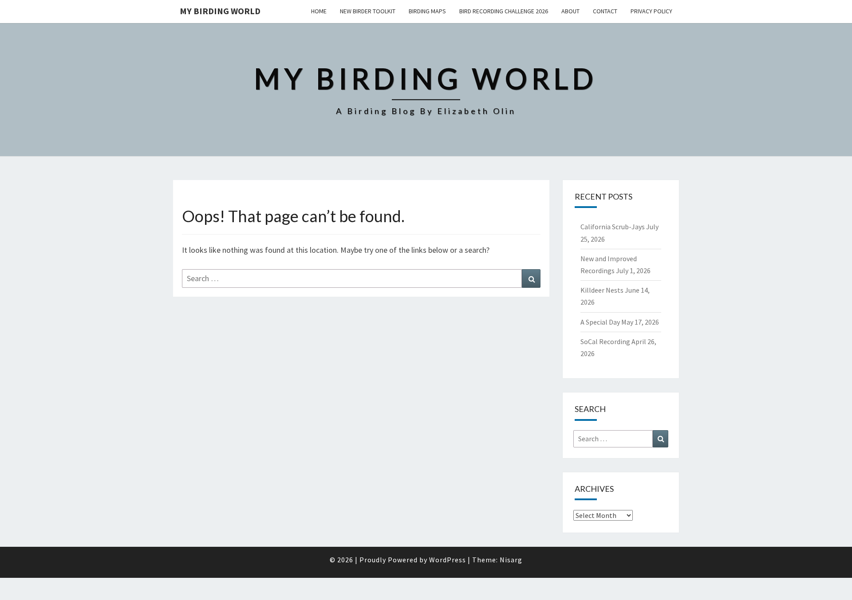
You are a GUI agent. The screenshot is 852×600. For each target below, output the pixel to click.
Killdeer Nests (601, 290)
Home (319, 11)
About (570, 11)
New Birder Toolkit (367, 11)
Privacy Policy (651, 11)
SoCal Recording (605, 341)
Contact (605, 11)
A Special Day (600, 322)
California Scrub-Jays (612, 226)
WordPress (447, 559)
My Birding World (220, 10)
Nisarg (511, 559)
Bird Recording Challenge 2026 (503, 11)
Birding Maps (427, 11)
